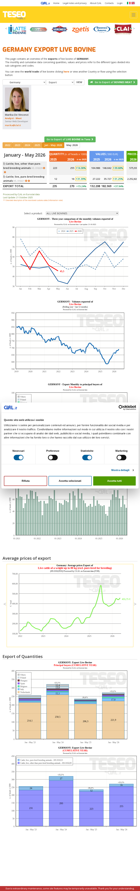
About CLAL (95, 3)
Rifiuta (26, 480)
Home (56, 3)
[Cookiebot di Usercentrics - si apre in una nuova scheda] (121, 407)
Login (120, 3)
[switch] (53, 457)
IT (128, 3)
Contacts (109, 3)
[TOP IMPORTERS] (5, 172)
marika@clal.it (13, 125)
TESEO (14, 14)
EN (133, 3)
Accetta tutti (114, 480)
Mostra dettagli (120, 470)
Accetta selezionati (70, 480)
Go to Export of (112, 82)
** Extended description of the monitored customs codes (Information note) (33, 200)
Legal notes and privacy (75, 3)
